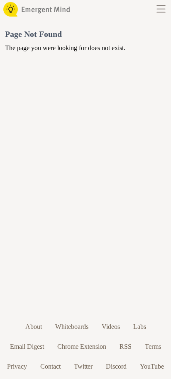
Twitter (83, 366)
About (33, 326)
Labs (139, 326)
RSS (126, 346)
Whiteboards (71, 326)
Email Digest (27, 346)
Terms (153, 346)
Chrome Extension (81, 346)
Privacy (17, 366)
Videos (111, 326)
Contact (50, 366)
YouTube (152, 366)
